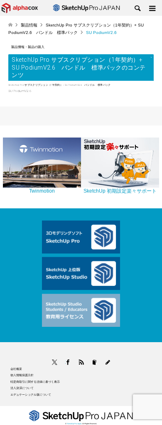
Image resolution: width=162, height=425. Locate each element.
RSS (81, 362)
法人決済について (22, 387)
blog (107, 362)
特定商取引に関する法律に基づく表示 (35, 381)
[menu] (151, 8)
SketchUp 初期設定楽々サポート (120, 191)
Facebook (65, 362)
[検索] (137, 8)
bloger (94, 362)
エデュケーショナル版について (30, 394)
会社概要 (16, 368)
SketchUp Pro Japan (74, 424)
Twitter (54, 362)
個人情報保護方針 (22, 375)
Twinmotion (42, 191)
